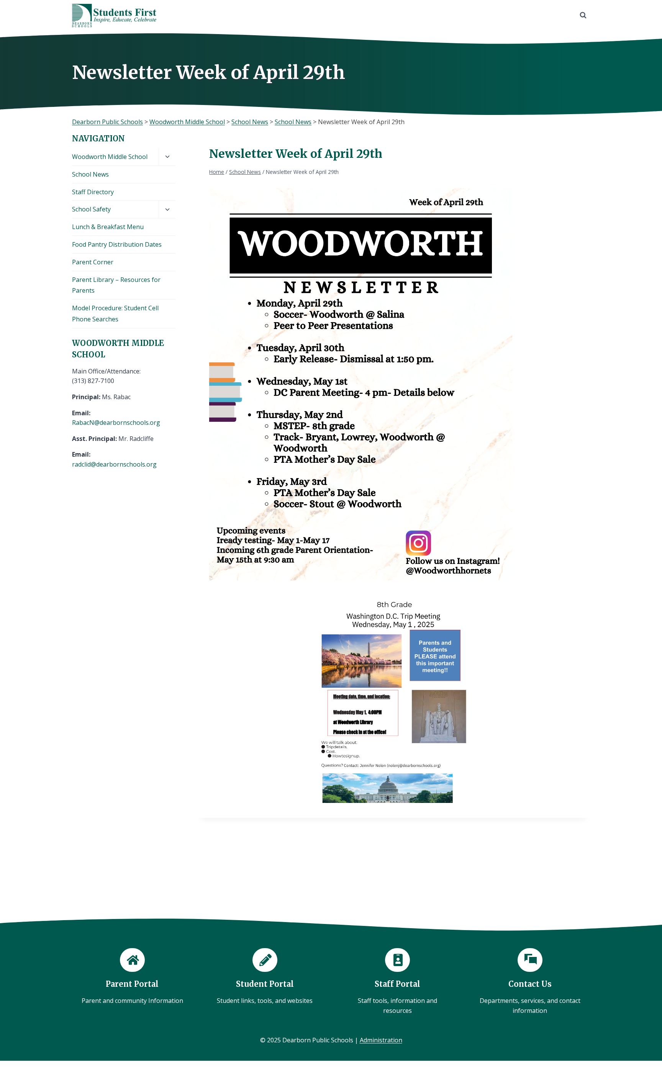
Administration (381, 1040)
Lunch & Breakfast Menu (108, 227)
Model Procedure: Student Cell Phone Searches (115, 313)
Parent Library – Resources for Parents (116, 285)
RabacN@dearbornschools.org (116, 422)
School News (90, 174)
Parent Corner (92, 262)
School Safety (91, 209)
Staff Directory (93, 192)
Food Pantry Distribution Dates (117, 244)
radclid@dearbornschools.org (114, 464)
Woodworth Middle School (109, 156)
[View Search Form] (583, 15)
